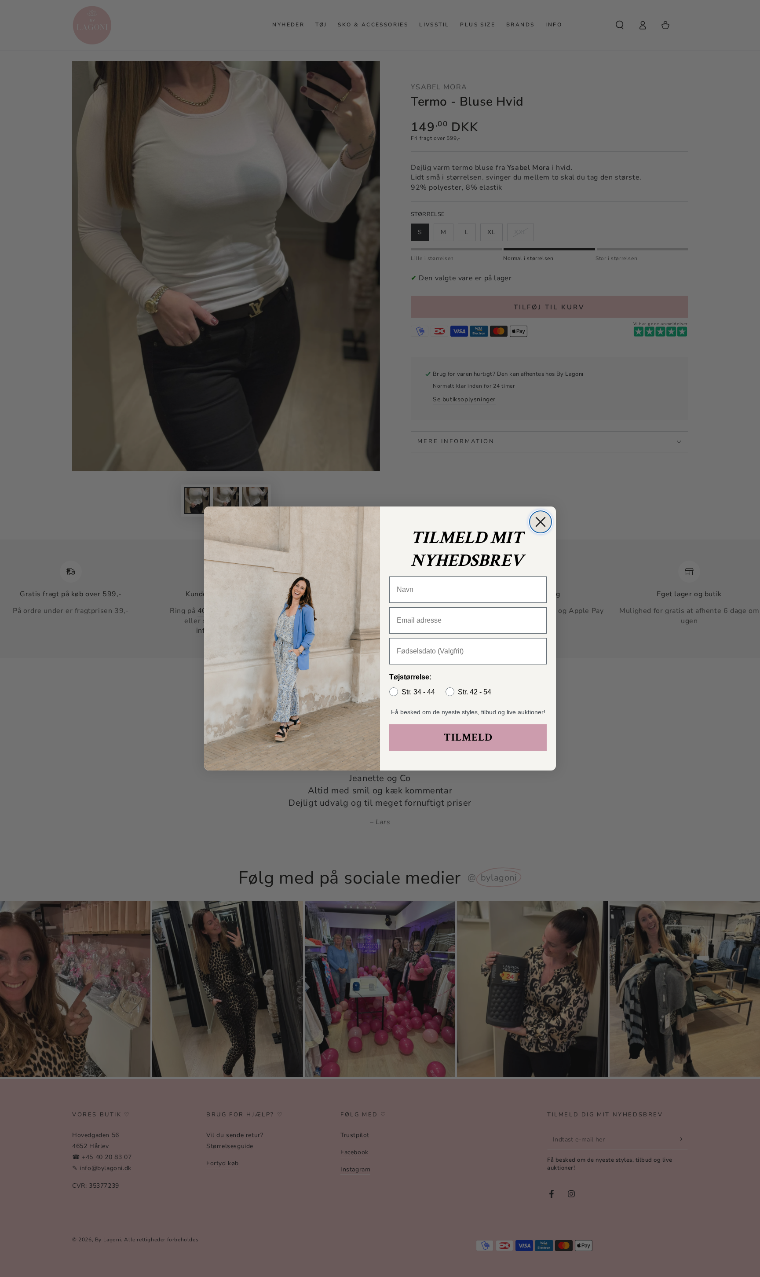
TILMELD (468, 737)
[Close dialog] (541, 522)
